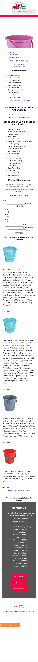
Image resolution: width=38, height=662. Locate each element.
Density (10, 148)
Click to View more (14, 95)
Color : (21, 360)
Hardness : (24, 277)
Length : (29, 295)
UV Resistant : (9, 280)
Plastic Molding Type (14, 141)
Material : (8, 277)
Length (10, 139)
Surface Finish (12, 161)
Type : (13, 295)
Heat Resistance (13, 163)
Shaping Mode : (16, 275)
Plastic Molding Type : (19, 292)
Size (9, 170)
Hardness (11, 156)
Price (9, 115)
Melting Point (12, 129)
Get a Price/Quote (19, 66)
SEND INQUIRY (13, 490)
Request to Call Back (15, 100)
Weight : (10, 297)
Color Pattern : (18, 358)
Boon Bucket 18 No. (9, 418)
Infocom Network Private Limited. (26, 616)
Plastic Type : (21, 373)
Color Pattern (12, 168)
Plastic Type (12, 146)
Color (9, 165)
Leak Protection (13, 158)
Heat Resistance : (15, 355)
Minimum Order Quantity (16, 117)
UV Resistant (12, 153)
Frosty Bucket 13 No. (10, 340)
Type (9, 136)
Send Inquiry (26, 100)
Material (10, 134)
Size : (23, 363)
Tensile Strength (13, 131)
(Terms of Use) (19, 613)
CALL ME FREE (24, 490)
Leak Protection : (17, 290)
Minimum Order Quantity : (20, 272)
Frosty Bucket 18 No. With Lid (13, 270)
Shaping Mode (12, 173)
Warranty (11, 175)
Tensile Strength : (17, 380)
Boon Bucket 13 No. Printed (12, 471)
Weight (10, 144)
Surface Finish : (18, 353)
